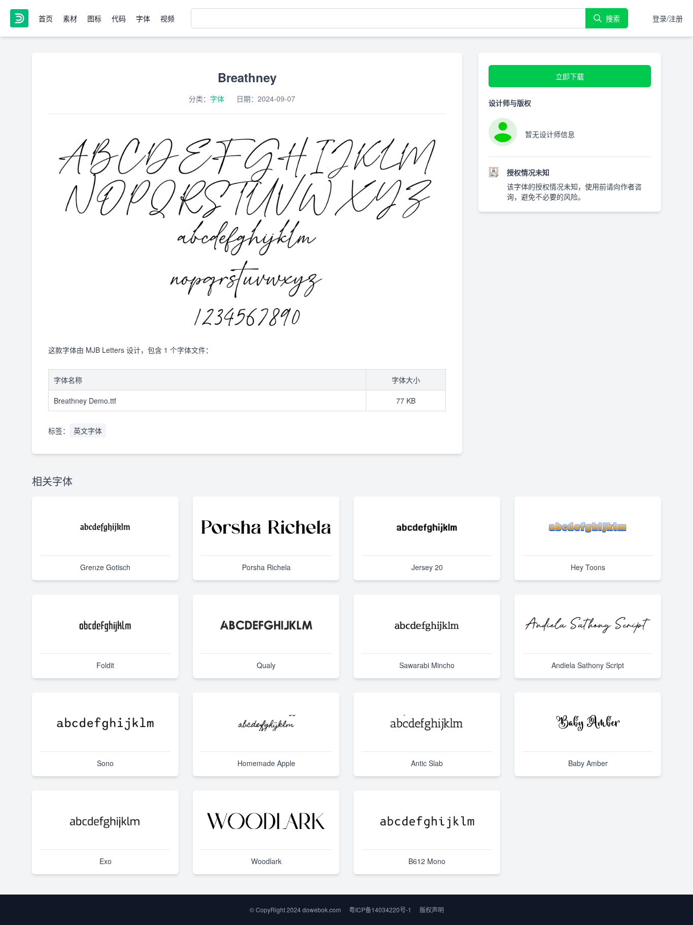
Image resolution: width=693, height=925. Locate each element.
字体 (143, 18)
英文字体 (88, 430)
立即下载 (570, 76)
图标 (94, 18)
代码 (119, 18)
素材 (70, 18)
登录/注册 (667, 18)
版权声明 (432, 909)
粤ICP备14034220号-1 (380, 909)
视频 (167, 18)
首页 (46, 18)
